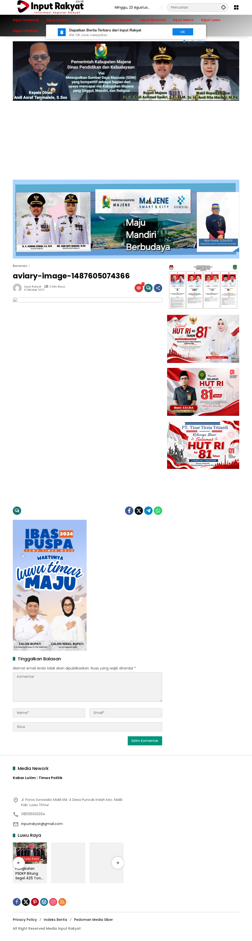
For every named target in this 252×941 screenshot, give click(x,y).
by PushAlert (196, 41)
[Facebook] (129, 511)
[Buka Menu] (236, 7)
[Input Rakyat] (59, 7)
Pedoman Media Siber (93, 919)
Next (158, 31)
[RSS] (62, 902)
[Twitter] (139, 511)
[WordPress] (44, 902)
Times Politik (51, 777)
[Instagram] (53, 902)
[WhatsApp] (158, 511)
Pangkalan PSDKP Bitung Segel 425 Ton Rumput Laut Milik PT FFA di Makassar (28, 873)
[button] (223, 7)
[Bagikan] (158, 288)
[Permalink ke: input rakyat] (18, 288)
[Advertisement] (126, 137)
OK (182, 31)
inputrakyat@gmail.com (42, 823)
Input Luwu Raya (27, 859)
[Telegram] (148, 511)
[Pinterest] (35, 902)
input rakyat (32, 286)
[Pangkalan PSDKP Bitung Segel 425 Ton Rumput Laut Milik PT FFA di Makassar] (30, 853)
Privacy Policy (25, 919)
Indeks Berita (55, 919)
